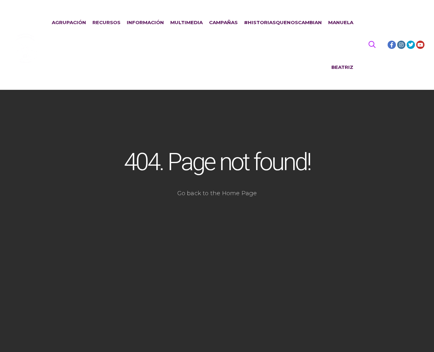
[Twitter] (411, 45)
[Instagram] (401, 45)
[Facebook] (392, 45)
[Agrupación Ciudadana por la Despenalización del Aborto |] (25, 45)
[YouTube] (420, 45)
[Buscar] (372, 45)
